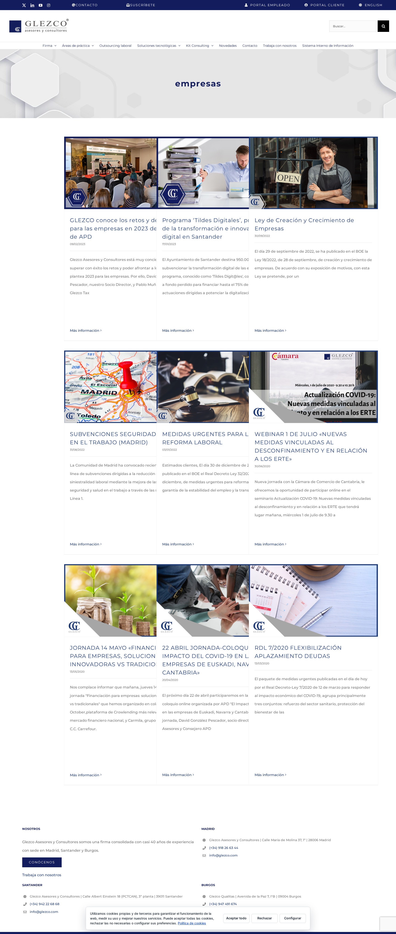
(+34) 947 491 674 (223, 904)
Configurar (292, 918)
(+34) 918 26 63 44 (223, 848)
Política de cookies (192, 923)
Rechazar (264, 918)
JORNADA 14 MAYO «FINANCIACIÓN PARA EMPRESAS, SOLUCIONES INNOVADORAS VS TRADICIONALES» (124, 656)
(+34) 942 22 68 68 (44, 904)
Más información (84, 330)
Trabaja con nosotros (41, 875)
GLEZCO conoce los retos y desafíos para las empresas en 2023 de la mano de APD (126, 228)
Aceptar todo (236, 918)
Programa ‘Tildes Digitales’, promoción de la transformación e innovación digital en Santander (219, 228)
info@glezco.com (223, 855)
